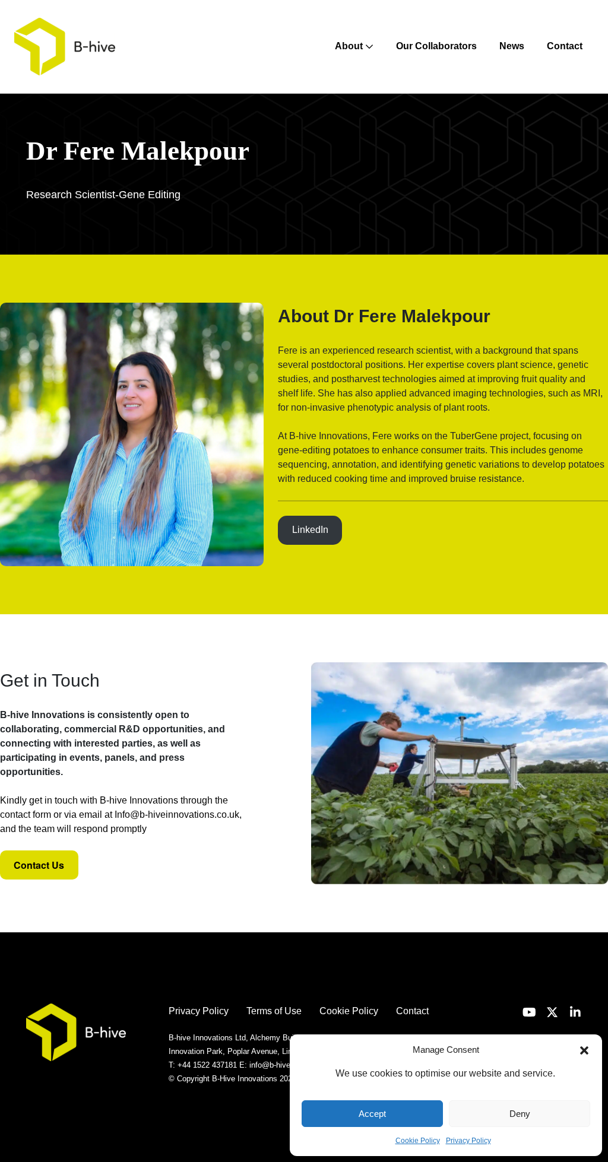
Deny (519, 1114)
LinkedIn (310, 530)
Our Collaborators (436, 46)
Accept (372, 1114)
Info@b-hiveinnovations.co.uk (177, 814)
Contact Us (39, 865)
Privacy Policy (468, 1140)
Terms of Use (274, 1011)
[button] (584, 1050)
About (350, 46)
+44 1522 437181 (207, 1065)
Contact (564, 46)
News (511, 46)
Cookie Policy (417, 1140)
